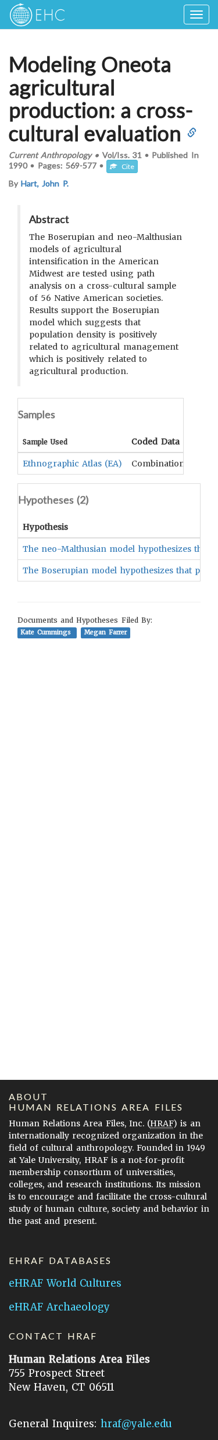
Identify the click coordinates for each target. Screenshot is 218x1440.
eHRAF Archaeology (59, 1307)
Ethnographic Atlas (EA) (72, 463)
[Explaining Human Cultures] (33, 14)
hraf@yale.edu (136, 1423)
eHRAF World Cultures (65, 1283)
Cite (125, 166)
